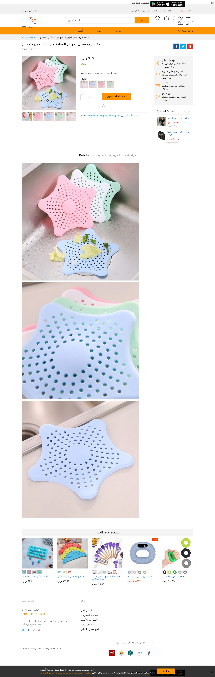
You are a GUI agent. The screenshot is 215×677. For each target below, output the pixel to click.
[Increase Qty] (95, 97)
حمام (111, 115)
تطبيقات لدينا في (140, 2)
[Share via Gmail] (190, 46)
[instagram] (34, 630)
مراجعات (130, 155)
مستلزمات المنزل (130, 115)
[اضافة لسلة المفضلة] (103, 105)
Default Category (98, 115)
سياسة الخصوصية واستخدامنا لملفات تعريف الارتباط (65, 672)
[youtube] (39, 630)
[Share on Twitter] (183, 46)
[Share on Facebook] (176, 46)
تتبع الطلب (156, 11)
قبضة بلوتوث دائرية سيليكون (139, 576)
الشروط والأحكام (88, 619)
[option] (84, 84)
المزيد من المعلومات (107, 155)
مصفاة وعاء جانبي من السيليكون (71, 576)
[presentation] (185, 111)
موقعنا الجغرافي (138, 11)
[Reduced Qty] (83, 97)
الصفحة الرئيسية (29, 37)
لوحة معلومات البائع (186, 21)
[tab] (84, 155)
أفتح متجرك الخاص (89, 629)
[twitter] (23, 630)
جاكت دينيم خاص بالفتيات (178, 118)
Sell (180, 19)
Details (84, 155)
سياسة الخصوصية (89, 615)
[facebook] (28, 630)
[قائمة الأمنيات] (157, 18)
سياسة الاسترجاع (88, 624)
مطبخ (118, 115)
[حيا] (34, 20)
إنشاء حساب (183, 24)
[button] (38, 116)
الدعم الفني (86, 610)
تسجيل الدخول (184, 17)
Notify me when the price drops (98, 73)
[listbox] (114, 85)
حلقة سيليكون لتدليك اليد (173, 576)
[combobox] (100, 20)
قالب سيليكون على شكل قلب (35, 576)
